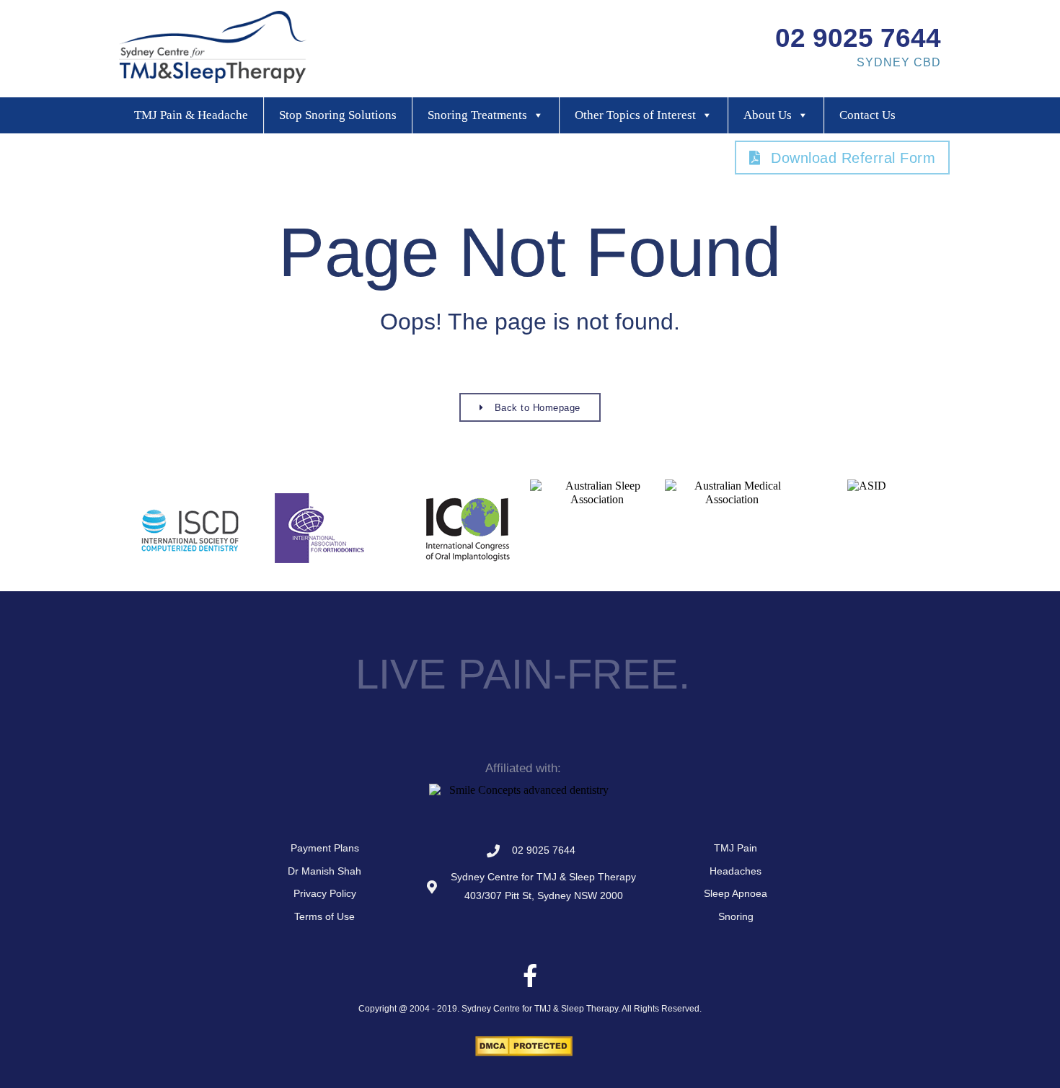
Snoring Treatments (477, 115)
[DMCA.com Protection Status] (524, 1052)
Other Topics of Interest (635, 115)
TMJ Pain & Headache (191, 115)
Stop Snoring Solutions (338, 115)
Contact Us (867, 115)
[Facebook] (530, 975)
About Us (767, 115)
